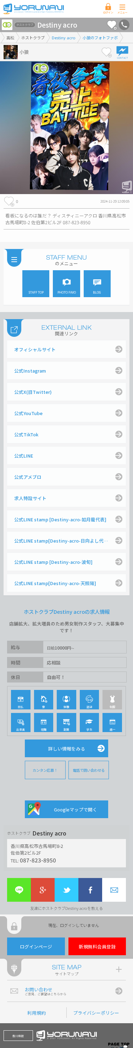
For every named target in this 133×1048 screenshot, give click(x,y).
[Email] (114, 890)
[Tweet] (66, 890)
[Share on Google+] (43, 890)
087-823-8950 (38, 860)
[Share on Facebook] (90, 890)
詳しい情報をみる (66, 748)
